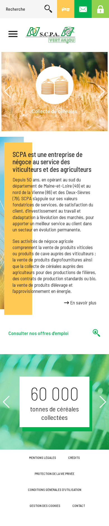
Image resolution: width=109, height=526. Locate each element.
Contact (78, 505)
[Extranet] (100, 9)
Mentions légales (42, 457)
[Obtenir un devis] (65, 9)
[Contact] (83, 9)
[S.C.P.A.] (50, 34)
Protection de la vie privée (54, 473)
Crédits (74, 457)
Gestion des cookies (45, 505)
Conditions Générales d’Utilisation (54, 489)
